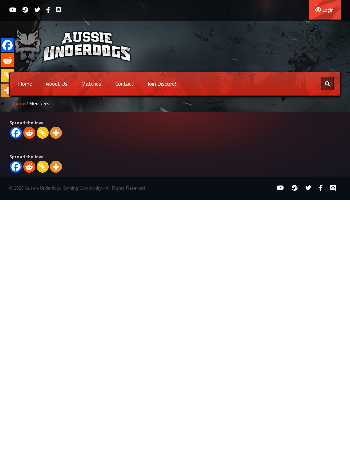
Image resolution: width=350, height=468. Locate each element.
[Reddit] (29, 133)
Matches (91, 83)
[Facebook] (16, 133)
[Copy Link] (43, 133)
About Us (57, 83)
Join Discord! (161, 83)
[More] (56, 133)
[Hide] (2, 104)
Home (25, 83)
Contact (124, 83)
